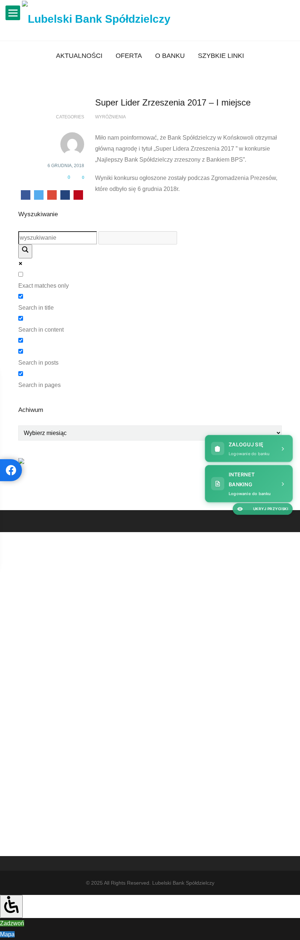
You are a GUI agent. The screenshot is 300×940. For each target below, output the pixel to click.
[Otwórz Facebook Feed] (11, 470)
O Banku (170, 55)
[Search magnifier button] (25, 251)
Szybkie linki (221, 55)
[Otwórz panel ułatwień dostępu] (11, 906)
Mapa (7, 934)
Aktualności (79, 55)
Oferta (129, 55)
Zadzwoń (12, 923)
